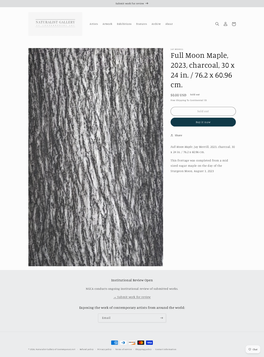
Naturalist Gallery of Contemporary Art (55, 349)
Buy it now (203, 122)
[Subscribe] (162, 318)
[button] (217, 24)
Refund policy (87, 349)
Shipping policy (143, 349)
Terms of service (123, 349)
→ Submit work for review (132, 297)
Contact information (165, 349)
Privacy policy (104, 349)
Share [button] (178, 135)
